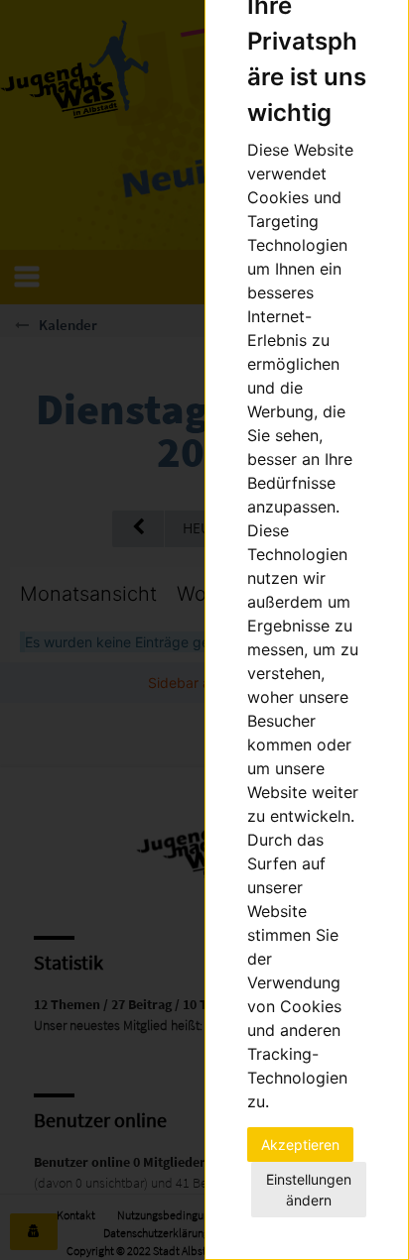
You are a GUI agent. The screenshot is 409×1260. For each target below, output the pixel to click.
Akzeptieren (300, 1144)
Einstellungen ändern (308, 1189)
